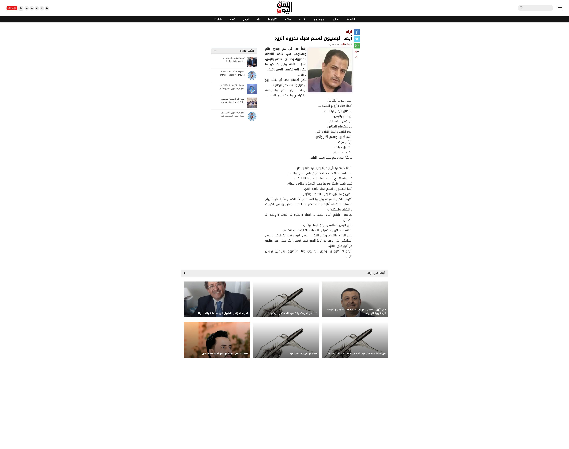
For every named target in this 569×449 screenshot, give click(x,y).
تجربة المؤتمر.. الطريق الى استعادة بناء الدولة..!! (233, 59)
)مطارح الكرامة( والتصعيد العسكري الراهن (294, 313)
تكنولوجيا (272, 19)
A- (356, 56)
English (218, 19)
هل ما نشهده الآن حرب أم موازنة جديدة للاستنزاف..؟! (357, 353)
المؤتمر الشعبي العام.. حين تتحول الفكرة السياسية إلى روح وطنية (232, 116)
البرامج (246, 19)
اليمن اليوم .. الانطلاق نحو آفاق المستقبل (225, 353)
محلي (336, 19)
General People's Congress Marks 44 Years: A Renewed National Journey (232, 75)
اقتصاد (302, 19)
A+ (357, 51)
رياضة (288, 19)
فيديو (232, 19)
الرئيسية (351, 19)
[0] (357, 32)
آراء (258, 19)
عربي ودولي (319, 19)
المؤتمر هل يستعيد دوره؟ (303, 353)
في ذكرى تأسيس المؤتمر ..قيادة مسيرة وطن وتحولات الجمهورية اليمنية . (356, 311)
